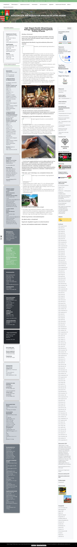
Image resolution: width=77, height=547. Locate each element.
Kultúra (60, 527)
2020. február (61, 366)
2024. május (60, 274)
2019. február (61, 387)
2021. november (61, 328)
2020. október (61, 352)
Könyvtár (60, 522)
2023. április (60, 298)
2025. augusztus (61, 247)
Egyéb (59, 511)
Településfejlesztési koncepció (64, 113)
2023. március (61, 299)
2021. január (61, 346)
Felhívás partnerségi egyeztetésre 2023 (62, 129)
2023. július (60, 292)
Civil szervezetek (61, 507)
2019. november (61, 371)
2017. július (60, 422)
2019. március (61, 386)
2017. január (61, 432)
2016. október (61, 438)
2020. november (61, 350)
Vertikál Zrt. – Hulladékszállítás (62, 193)
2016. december (61, 434)
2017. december (61, 413)
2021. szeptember (62, 332)
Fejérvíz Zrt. (60, 189)
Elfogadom (34, 545)
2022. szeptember (62, 310)
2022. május (60, 317)
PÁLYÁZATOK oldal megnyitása (62, 91)
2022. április (60, 319)
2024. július (60, 271)
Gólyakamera (61, 482)
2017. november (61, 414)
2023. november (61, 285)
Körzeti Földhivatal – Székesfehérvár (62, 204)
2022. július (60, 314)
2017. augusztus (61, 420)
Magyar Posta (61, 187)
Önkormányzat (61, 531)
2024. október (61, 265)
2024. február (61, 280)
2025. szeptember (62, 245)
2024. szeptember (62, 267)
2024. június (60, 272)
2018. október (61, 395)
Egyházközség (61, 515)
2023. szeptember (62, 289)
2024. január (61, 281)
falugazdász (60, 516)
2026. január (61, 238)
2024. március (61, 278)
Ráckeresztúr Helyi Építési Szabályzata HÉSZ (63, 118)
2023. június (60, 294)
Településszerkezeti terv (63, 115)
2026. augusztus (61, 226)
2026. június (60, 229)
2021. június (60, 337)
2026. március (61, 235)
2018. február (61, 409)
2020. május (60, 361)
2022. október (61, 308)
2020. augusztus (61, 355)
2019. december (61, 370)
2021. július (60, 335)
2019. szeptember (62, 375)
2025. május (60, 253)
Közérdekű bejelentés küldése (52, 1)
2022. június (60, 316)
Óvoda (59, 532)
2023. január (61, 303)
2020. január (61, 368)
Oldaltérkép (25, 1)
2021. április (60, 341)
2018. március (61, 407)
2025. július (60, 249)
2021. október (61, 330)
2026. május (60, 231)
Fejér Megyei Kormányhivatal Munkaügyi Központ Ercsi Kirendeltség (64, 197)
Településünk (6, 4)
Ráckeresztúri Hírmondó (61, 4)
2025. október (61, 244)
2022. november (61, 307)
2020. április (60, 362)
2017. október (61, 416)
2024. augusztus (61, 269)
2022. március (61, 321)
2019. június (60, 380)
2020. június (60, 359)
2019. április (60, 384)
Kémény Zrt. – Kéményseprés (64, 190)
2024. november (61, 263)
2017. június (60, 423)
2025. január (61, 260)
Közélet (60, 523)
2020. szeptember (62, 353)
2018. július (60, 400)
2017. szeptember (62, 418)
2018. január (61, 411)
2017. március (61, 429)
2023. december (61, 283)
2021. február (61, 344)
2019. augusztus (61, 377)
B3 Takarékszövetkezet (63, 185)
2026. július (60, 227)
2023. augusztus (61, 290)
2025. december (61, 240)
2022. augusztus (61, 312)
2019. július (60, 379)
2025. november (61, 242)
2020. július (60, 357)
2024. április (60, 276)
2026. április (60, 233)
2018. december (61, 391)
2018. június (60, 402)
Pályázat (60, 534)
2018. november (61, 393)
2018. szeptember (62, 396)
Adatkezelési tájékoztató (39, 1)
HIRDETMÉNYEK (61, 103)
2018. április (60, 405)
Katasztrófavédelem (62, 520)
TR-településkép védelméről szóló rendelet (64, 125)
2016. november (61, 436)
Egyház (59, 513)
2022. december (61, 305)
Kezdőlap (20, 1)
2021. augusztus (61, 334)
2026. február (61, 236)
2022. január (61, 325)
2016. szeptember (62, 440)
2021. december (61, 326)
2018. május (60, 404)
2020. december (61, 348)
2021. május (60, 339)
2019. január (61, 389)
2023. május (60, 296)
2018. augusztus (61, 398)
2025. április (60, 254)
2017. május (60, 425)
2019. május (60, 382)
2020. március (61, 364)
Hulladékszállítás (62, 518)
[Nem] (75, 544)
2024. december (61, 262)
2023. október (61, 287)
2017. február (61, 431)
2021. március (61, 343)
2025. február (61, 258)
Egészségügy (61, 509)
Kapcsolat (31, 1)
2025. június (60, 251)
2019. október (61, 373)
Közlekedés (60, 525)
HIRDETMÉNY (61, 111)
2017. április (60, 427)
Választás (60, 536)
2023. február (61, 301)
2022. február (61, 323)
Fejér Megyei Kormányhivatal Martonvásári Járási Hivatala (64, 201)
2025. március (61, 256)
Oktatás (60, 529)
